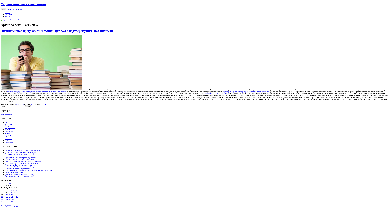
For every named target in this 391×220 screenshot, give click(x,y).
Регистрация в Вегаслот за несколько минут (20, 165)
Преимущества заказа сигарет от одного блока (21, 158)
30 (12, 199)
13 (4, 194)
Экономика (9, 142)
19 (2, 197)
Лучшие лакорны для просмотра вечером (19, 174)
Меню (3, 9)
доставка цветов (6, 114)
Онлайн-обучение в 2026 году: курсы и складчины (22, 163)
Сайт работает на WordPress (10, 207)
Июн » (13, 201)
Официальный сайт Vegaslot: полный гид (19, 167)
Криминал (8, 133)
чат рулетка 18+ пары (8, 184)
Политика (8, 139)
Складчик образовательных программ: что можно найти (24, 161)
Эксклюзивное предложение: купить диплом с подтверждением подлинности (57, 31)
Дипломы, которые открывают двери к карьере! (21, 152)
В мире (7, 126)
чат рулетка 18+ (6, 205)
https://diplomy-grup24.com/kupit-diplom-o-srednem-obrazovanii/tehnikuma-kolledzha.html (36, 92)
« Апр (3, 201)
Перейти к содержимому (15, 9)
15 (9, 194)
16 (12, 194)
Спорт (7, 140)
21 (7, 197)
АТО (6, 122)
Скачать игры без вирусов (14, 172)
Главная (7, 13)
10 (14, 192)
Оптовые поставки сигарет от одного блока (20, 159)
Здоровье (8, 129)
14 (7, 194)
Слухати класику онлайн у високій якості (19, 154)
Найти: (3, 106)
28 (7, 199)
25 (17, 197)
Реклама (8, 16)
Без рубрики (45, 104)
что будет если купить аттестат (215, 93)
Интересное (9, 131)
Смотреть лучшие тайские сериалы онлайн (20, 176)
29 (9, 199)
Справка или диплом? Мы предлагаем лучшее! (21, 156)
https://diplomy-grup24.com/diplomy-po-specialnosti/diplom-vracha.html (246, 92)
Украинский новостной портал (23, 4)
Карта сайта (9, 14)
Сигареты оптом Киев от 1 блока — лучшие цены (22, 150)
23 (12, 197)
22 (9, 197)
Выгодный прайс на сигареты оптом (17, 169)
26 (2, 199)
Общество (8, 137)
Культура (8, 135)
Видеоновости (10, 128)
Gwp (31, 104)
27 (4, 199)
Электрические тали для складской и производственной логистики (28, 170)
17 (14, 194)
